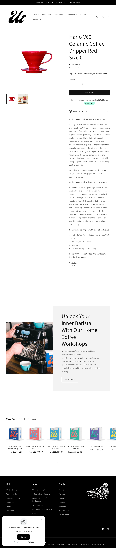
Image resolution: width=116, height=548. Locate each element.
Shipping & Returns (13, 498)
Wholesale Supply (39, 490)
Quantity (72, 79)
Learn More (70, 379)
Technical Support (39, 505)
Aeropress (62, 494)
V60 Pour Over (64, 510)
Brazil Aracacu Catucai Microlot (35, 447)
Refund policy (50, 544)
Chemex (62, 502)
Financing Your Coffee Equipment (40, 499)
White (73, 262)
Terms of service (72, 544)
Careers (9, 506)
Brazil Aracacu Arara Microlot (76, 447)
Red (73, 266)
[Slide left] (52, 461)
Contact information (98, 544)
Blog (8, 515)
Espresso (62, 490)
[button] (36, 14)
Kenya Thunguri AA (95, 446)
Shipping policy (84, 544)
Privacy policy (61, 544)
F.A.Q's (35, 513)
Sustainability (11, 502)
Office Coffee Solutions (41, 494)
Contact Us (10, 510)
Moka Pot (62, 506)
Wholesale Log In (12, 490)
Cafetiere (62, 498)
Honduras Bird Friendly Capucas (15, 447)
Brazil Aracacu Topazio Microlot (55, 447)
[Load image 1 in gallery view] (12, 99)
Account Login (11, 494)
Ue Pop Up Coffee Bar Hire (42, 509)
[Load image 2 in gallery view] (23, 99)
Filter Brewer (64, 515)
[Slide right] (63, 461)
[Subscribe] (46, 528)
